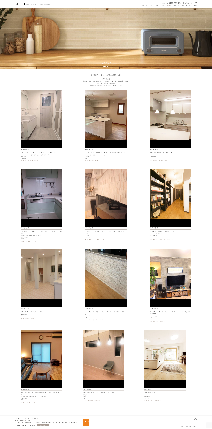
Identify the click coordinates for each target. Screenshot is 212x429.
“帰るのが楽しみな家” (150, 392)
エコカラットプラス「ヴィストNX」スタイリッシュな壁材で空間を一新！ (104, 312)
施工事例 (169, 6)
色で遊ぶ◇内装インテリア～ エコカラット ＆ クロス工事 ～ (98, 392)
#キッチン (91, 160)
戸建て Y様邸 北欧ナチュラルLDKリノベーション (162, 152)
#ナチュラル (97, 400)
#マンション (100, 239)
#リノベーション (168, 239)
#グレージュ (28, 160)
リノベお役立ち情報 (185, 6)
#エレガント (151, 400)
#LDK (22, 160)
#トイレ (97, 160)
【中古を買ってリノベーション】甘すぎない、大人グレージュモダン (39, 152)
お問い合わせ (188, 3)
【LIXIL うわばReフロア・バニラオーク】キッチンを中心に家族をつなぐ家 (105, 152)
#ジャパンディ (36, 160)
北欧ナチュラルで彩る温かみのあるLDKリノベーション (35, 312)
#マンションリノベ (158, 239)
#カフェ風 (27, 241)
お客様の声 (176, 6)
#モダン (162, 321)
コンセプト (145, 6)
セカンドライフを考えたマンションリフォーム (162, 231)
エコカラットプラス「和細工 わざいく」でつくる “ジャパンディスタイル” (104, 231)
